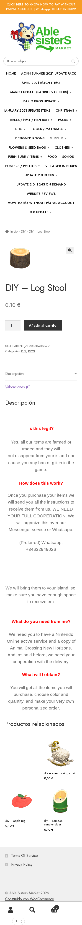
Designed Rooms (29, 138)
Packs (63, 120)
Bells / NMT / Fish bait (29, 120)
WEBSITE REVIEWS (41, 193)
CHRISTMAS (65, 110)
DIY (23, 231)
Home (11, 73)
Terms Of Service (24, 855)
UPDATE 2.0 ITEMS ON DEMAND (41, 184)
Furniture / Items (23, 156)
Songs (68, 156)
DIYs (18, 129)
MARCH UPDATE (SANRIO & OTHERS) (39, 92)
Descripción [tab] (14, 373)
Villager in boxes (61, 166)
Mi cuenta (11, 910)
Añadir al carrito (42, 325)
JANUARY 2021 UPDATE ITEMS (27, 110)
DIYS (31, 351)
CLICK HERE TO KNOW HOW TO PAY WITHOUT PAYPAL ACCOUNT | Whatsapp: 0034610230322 (41, 7)
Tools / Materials (47, 129)
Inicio (14, 231)
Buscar (32, 910)
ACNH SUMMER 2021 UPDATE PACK (48, 73)
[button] (70, 250)
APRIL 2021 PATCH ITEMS (41, 82)
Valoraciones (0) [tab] (18, 387)
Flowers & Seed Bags (27, 147)
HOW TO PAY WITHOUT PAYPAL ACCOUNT (41, 203)
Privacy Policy (21, 864)
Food (52, 156)
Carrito (50, 906)
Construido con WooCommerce (29, 899)
